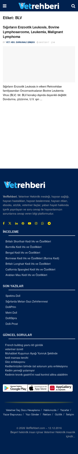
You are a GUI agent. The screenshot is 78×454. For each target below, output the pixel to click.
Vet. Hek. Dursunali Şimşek (20, 42)
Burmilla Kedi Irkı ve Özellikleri (23, 247)
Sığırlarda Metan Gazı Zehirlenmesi (26, 301)
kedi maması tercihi (16, 357)
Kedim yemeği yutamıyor (20, 370)
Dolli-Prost (11, 324)
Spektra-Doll (12, 296)
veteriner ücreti (14, 349)
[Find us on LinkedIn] (16, 223)
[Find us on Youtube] (29, 223)
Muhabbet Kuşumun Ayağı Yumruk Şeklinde (31, 353)
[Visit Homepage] (38, 5)
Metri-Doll (11, 312)
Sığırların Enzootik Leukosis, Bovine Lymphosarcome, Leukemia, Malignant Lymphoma (33, 32)
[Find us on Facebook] (4, 223)
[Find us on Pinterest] (23, 223)
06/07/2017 (43, 42)
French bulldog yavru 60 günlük (24, 345)
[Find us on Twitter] (9, 223)
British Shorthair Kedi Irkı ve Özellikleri (28, 241)
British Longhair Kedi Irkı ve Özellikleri (28, 264)
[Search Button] (73, 5)
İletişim (70, 414)
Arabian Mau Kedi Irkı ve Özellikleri (26, 275)
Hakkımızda (50, 410)
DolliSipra (11, 318)
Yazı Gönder (32, 414)
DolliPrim (10, 307)
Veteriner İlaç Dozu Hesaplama (23, 410)
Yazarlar (64, 410)
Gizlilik (58, 414)
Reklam (47, 414)
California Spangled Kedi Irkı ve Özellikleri (30, 269)
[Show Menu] (4, 5)
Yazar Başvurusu (12, 414)
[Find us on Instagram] (36, 223)
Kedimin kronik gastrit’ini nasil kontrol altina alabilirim (36, 374)
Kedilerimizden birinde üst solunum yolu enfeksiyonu (36, 366)
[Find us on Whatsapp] (42, 223)
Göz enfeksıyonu (15, 362)
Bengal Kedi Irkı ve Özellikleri (22, 252)
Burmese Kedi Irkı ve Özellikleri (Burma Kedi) (32, 258)
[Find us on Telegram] (49, 223)
